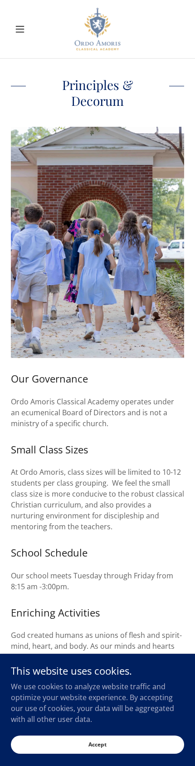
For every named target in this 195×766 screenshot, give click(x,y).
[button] (24, 29)
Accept (97, 744)
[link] (97, 29)
